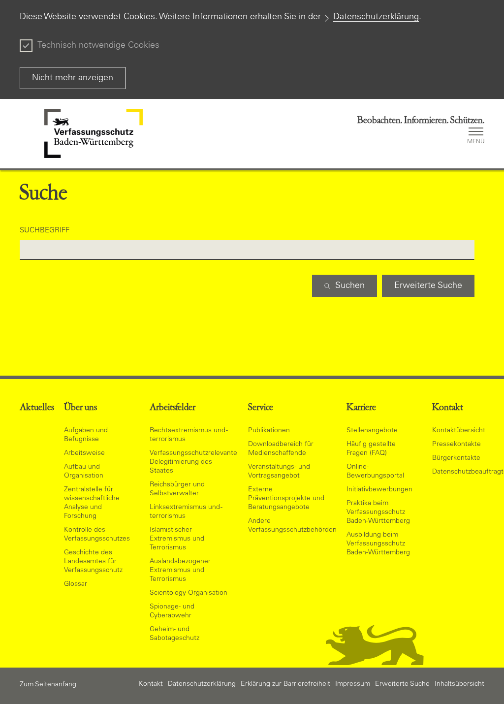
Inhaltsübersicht (459, 684)
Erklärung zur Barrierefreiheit (285, 684)
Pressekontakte (456, 444)
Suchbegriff (44, 230)
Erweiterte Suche (402, 684)
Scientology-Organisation (188, 593)
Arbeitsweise (84, 453)
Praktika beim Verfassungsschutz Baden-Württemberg (378, 512)
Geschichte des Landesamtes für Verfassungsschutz (93, 561)
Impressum (352, 684)
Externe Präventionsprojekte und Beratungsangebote (286, 498)
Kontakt (151, 684)
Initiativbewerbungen (379, 489)
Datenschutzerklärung (376, 17)
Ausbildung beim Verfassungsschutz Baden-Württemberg (378, 544)
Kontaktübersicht (458, 430)
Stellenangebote (372, 430)
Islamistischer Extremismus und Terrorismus (177, 539)
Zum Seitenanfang (48, 684)
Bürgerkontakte (456, 458)
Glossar (75, 584)
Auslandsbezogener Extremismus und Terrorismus (180, 570)
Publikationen (269, 430)
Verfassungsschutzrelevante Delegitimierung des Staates (193, 462)
